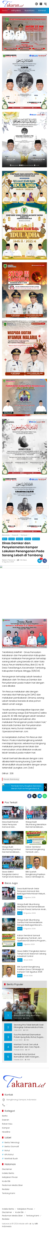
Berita (5, 539)
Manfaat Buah (11, 1158)
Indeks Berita (8, 1173)
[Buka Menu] (40, 3)
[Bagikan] (44, 561)
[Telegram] (39, 796)
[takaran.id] (13, 3)
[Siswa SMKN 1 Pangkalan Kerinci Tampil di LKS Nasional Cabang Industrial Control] (13, 862)
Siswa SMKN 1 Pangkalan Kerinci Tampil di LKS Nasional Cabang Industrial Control (12, 874)
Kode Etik (6, 1181)
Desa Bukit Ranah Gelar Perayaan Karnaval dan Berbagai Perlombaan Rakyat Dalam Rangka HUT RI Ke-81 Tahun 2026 (12, 824)
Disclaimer (7, 1169)
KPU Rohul (9, 1154)
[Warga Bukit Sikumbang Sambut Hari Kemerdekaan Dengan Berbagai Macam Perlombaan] (13, 837)
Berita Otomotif (12, 1146)
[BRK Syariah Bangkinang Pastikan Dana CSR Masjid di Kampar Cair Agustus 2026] (36, 862)
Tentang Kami (8, 1193)
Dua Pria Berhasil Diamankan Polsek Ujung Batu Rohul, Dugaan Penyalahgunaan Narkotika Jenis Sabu (29, 1036)
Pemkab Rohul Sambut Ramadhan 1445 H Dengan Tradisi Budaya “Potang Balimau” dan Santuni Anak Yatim (29, 1055)
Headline (19, 539)
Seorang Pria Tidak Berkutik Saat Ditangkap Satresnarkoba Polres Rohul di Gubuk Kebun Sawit (29, 1026)
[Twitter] (34, 796)
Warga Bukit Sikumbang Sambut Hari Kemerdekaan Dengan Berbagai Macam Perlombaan (12, 849)
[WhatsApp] (44, 796)
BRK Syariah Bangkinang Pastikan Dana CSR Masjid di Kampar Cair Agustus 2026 (36, 874)
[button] (36, 3)
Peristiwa (36, 539)
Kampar (27, 539)
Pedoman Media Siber (12, 1185)
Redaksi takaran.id (8, 560)
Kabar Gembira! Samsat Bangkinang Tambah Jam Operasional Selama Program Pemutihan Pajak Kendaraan (35, 849)
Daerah (11, 539)
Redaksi (5, 1189)
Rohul (7, 1150)
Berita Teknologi (12, 1142)
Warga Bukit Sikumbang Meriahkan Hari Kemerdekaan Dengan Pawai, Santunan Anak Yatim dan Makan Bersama (36, 824)
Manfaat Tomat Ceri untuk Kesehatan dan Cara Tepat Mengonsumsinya (26, 1045)
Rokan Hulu (7, 1124)
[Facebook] (29, 796)
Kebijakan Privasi (10, 1177)
